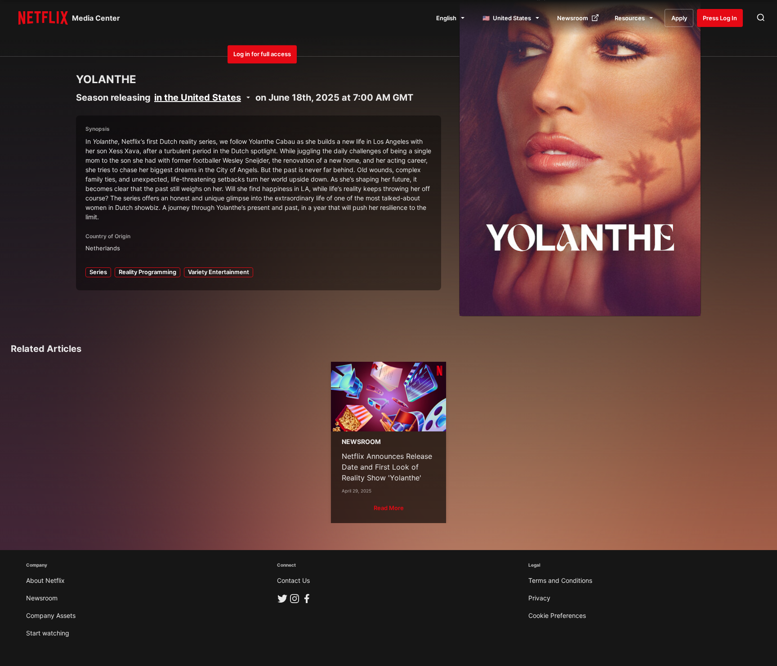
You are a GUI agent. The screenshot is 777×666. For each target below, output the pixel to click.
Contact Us (293, 580)
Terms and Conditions (560, 580)
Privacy (539, 598)
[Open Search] (760, 18)
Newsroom (42, 598)
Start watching (47, 633)
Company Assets (51, 615)
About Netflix (45, 580)
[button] (388, 508)
